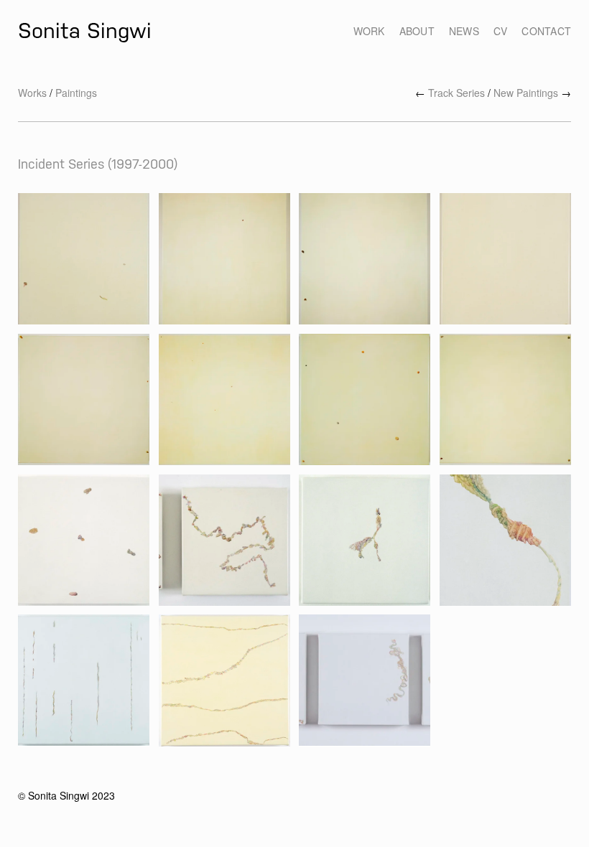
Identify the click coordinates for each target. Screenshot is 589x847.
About (417, 31)
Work (369, 31)
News (464, 31)
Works (32, 92)
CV (500, 31)
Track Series (456, 92)
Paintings (76, 92)
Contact (546, 31)
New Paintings (525, 92)
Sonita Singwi (85, 30)
